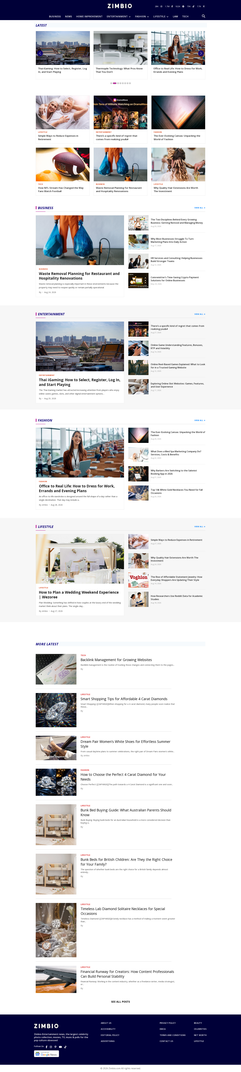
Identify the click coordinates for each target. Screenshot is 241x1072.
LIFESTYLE (159, 16)
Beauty (198, 1023)
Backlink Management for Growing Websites (116, 659)
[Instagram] (51, 1047)
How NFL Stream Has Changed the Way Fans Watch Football (61, 189)
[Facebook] (46, 1047)
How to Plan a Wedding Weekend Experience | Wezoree (79, 595)
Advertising (108, 1041)
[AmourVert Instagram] (162, 6)
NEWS (68, 16)
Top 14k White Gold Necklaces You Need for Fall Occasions (177, 491)
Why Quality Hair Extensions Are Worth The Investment (176, 189)
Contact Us (166, 1041)
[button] (40, 53)
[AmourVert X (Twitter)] (204, 6)
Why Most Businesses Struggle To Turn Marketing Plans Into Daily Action (172, 240)
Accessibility (108, 1029)
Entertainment (117, 16)
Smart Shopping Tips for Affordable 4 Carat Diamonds (124, 698)
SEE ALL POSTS (120, 1001)
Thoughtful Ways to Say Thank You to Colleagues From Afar (175, 70)
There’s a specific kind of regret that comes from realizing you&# (116, 137)
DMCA (163, 1029)
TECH (185, 16)
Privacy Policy (168, 1023)
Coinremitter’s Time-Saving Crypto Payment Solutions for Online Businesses (175, 279)
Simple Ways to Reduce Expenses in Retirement (58, 137)
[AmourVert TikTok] (194, 6)
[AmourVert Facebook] (172, 6)
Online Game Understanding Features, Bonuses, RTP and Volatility (177, 347)
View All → (199, 207)
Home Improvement (89, 16)
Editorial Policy (110, 1035)
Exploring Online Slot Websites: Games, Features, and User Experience (177, 385)
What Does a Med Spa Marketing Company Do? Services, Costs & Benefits (176, 453)
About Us (106, 1023)
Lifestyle (199, 1041)
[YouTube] (60, 1047)
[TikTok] (65, 1047)
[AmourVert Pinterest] (183, 6)
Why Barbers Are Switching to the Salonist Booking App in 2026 (174, 472)
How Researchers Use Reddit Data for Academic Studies (177, 597)
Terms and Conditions (173, 1035)
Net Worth (200, 1035)
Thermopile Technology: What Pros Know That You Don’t (61, 70)
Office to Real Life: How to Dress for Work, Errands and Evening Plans (120, 70)
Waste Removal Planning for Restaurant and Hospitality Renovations (119, 189)
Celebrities (200, 1029)
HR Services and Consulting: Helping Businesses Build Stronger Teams (176, 260)
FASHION (140, 16)
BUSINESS (55, 16)
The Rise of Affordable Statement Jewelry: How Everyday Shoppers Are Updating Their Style (176, 578)
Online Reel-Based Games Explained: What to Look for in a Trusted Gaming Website (178, 366)
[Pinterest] (55, 1047)
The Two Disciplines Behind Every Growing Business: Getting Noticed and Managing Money (177, 221)
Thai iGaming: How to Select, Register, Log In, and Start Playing (79, 382)
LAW (175, 16)
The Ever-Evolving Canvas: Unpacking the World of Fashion (177, 137)
